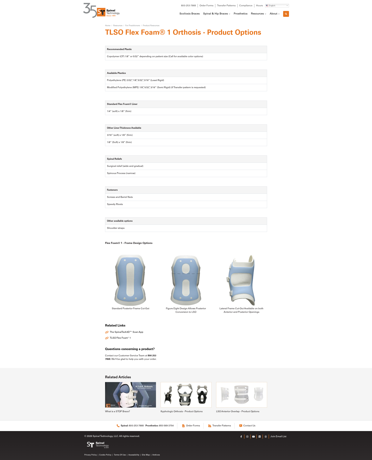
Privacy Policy (90, 455)
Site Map (146, 455)
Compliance (245, 6)
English (271, 5)
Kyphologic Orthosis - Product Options (182, 411)
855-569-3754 (159, 426)
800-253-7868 (188, 6)
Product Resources (151, 26)
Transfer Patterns (226, 6)
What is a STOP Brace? (117, 411)
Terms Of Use (120, 455)
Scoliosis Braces (189, 14)
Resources (257, 14)
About (273, 14)
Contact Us (249, 426)
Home (107, 26)
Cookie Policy (105, 455)
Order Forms (206, 6)
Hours (259, 6)
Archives (156, 455)
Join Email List (278, 436)
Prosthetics (240, 14)
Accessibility (133, 455)
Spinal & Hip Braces (215, 14)
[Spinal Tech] (101, 10)
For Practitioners (132, 26)
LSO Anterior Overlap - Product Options (237, 411)
